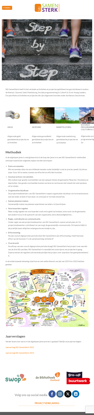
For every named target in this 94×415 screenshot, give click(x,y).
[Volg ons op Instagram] (60, 394)
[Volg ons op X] (67, 394)
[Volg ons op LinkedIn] (75, 394)
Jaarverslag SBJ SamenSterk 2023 (20, 353)
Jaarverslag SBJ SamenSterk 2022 (20, 347)
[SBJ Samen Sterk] (47, 8)
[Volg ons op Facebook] (52, 394)
